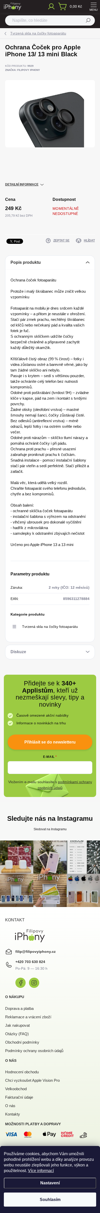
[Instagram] (34, 983)
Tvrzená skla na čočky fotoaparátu (50, 627)
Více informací (41, 1170)
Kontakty (12, 1114)
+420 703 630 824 (30, 962)
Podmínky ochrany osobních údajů (34, 1050)
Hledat (88, 20)
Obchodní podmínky (22, 1042)
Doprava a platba (19, 1008)
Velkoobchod (16, 1089)
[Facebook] (20, 983)
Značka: (22, 70)
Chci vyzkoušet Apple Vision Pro (32, 1080)
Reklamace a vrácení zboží (28, 1017)
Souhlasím (50, 1199)
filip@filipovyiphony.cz (35, 951)
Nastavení (50, 1183)
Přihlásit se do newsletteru (50, 742)
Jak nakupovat (17, 1025)
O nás (10, 1105)
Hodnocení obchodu (22, 1072)
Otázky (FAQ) (17, 1034)
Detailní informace (21, 184)
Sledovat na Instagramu (50, 829)
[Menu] (93, 6)
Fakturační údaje (19, 1097)
